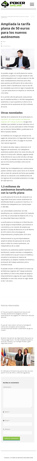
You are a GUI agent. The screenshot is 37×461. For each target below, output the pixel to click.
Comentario (7, 387)
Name (7, 412)
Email (7, 420)
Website (7, 429)
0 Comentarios (6, 46)
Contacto (6, 458)
